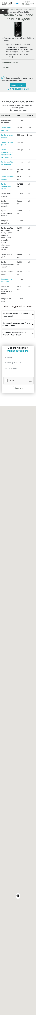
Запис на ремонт (18, 85)
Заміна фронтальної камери (6, 186)
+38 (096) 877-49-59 (28, 2)
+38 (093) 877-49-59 (28, 3)
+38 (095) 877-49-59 (28, 5)
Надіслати (19, 388)
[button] (18, 896)
